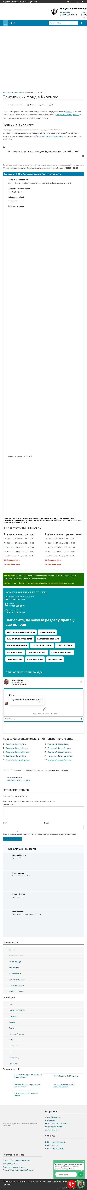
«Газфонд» (16, 83)
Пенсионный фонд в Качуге (17, 748)
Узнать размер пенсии (53, 1127)
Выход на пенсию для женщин (57, 1123)
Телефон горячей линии (16, 45)
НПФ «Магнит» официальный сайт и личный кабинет (28, 1075)
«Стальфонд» (17, 70)
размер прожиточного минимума (50, 136)
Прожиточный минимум (16, 48)
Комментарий (8, 804)
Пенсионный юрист (17, 2)
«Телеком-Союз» (18, 73)
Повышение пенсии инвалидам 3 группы (18, 1170)
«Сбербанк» (16, 54)
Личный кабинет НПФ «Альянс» (66, 1076)
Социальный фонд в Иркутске (59, 752)
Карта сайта (7, 1185)
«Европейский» (18, 89)
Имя (5, 823)
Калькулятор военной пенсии (14, 1167)
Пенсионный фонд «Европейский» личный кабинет (27, 1085)
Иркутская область (15, 92)
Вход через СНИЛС (31, 2)
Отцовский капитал (52, 1117)
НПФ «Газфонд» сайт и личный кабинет (26, 1094)
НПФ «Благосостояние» (54, 1148)
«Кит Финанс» (17, 57)
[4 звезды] (45, 381)
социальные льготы (64, 115)
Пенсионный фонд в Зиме (16, 744)
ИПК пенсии (50, 1120)
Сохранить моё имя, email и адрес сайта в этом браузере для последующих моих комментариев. (39, 834)
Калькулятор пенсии (15, 39)
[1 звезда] (45, 233)
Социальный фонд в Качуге (58, 744)
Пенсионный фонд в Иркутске (17, 752)
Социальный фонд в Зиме (16, 756)
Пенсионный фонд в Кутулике (18, 778)
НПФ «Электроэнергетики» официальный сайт (64, 1085)
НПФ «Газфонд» (51, 1145)
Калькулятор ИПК (10, 1164)
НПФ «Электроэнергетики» (55, 1142)
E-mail (47, 823)
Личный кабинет (14, 22)
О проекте (6, 2)
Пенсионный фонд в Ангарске (59, 748)
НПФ (9, 51)
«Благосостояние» (19, 64)
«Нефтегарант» (18, 79)
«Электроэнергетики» (20, 86)
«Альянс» (15, 61)
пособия (76, 115)
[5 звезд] (45, 430)
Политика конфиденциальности (67, 1181)
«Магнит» (15, 76)
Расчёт (68, 111)
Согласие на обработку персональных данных (18, 1181)
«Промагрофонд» (19, 67)
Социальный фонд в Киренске (59, 760)
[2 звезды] (45, 282)
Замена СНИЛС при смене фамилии (16, 1160)
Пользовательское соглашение (45, 1181)
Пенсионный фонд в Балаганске (60, 756)
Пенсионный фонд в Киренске (18, 760)
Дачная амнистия (52, 1130)
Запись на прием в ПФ (15, 42)
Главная (5, 92)
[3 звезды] (45, 331)
